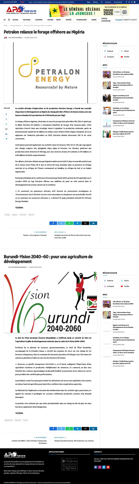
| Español (133, 19)
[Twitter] (6, 119)
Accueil (15, 20)
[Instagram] (99, 467)
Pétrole (31, 215)
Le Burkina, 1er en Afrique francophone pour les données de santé (124, 110)
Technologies (81, 20)
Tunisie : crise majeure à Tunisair (35, 235)
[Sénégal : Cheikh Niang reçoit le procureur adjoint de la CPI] (107, 134)
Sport (58, 20)
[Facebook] (6, 114)
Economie (38, 20)
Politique (26, 20)
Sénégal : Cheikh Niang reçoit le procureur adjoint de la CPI (123, 133)
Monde (94, 20)
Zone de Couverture (105, 20)
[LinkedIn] (6, 133)
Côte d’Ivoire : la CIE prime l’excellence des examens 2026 (123, 73)
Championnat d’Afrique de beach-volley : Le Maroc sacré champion (124, 122)
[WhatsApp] (6, 124)
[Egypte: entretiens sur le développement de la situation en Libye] (107, 98)
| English (125, 19)
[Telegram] (6, 138)
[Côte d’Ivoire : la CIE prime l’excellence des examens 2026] (107, 74)
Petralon (23, 215)
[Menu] (5, 19)
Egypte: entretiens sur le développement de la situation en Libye (123, 98)
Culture (50, 20)
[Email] (6, 128)
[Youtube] (108, 467)
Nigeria (14, 215)
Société (68, 20)
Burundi (18, 420)
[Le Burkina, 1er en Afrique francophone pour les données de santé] (107, 110)
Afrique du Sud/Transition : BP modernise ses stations (74, 441)
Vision (25, 420)
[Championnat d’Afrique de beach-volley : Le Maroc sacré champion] (107, 123)
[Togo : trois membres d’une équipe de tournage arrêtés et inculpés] (107, 85)
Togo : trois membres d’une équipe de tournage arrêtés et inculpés (123, 85)
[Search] (9, 19)
